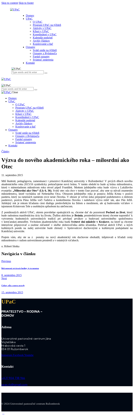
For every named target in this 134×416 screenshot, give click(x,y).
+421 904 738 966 (13, 378)
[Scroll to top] (3, 412)
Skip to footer (26, 2)
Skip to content (9, 2)
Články (5, 151)
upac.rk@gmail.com (14, 384)
